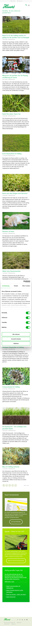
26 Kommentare (12, 116)
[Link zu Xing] (24, 620)
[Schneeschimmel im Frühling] (16, 376)
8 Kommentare (11, 155)
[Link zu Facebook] (17, 620)
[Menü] (29, 5)
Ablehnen (16, 343)
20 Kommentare (12, 430)
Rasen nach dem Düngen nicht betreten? (15, 193)
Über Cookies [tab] (26, 285)
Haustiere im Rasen (8, 231)
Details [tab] (16, 285)
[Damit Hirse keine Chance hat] (16, 103)
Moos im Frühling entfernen (10, 467)
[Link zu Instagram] (20, 620)
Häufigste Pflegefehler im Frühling (13, 347)
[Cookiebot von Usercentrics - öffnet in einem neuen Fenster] (23, 281)
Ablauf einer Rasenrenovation (11, 271)
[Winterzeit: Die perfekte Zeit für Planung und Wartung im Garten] (16, 64)
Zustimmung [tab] (5, 285)
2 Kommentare (11, 349)
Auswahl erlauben (16, 339)
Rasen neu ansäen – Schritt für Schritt (16, 594)
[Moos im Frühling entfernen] (16, 456)
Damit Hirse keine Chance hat (11, 114)
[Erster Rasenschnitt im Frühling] (16, 143)
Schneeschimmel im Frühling (11, 387)
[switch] (28, 317)
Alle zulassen (16, 334)
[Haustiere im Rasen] (16, 220)
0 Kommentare (11, 39)
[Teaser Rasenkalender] (16, 504)
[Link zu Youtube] (27, 620)
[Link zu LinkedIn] (22, 620)
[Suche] (25, 5)
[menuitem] (13, 1)
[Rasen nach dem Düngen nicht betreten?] (16, 182)
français (20, 1)
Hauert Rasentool (10, 597)
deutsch (13, 1)
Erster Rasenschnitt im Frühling (12, 154)
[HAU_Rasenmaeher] (16, 542)
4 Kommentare (11, 273)
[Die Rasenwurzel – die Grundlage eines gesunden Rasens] (16, 416)
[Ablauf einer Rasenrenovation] (16, 260)
